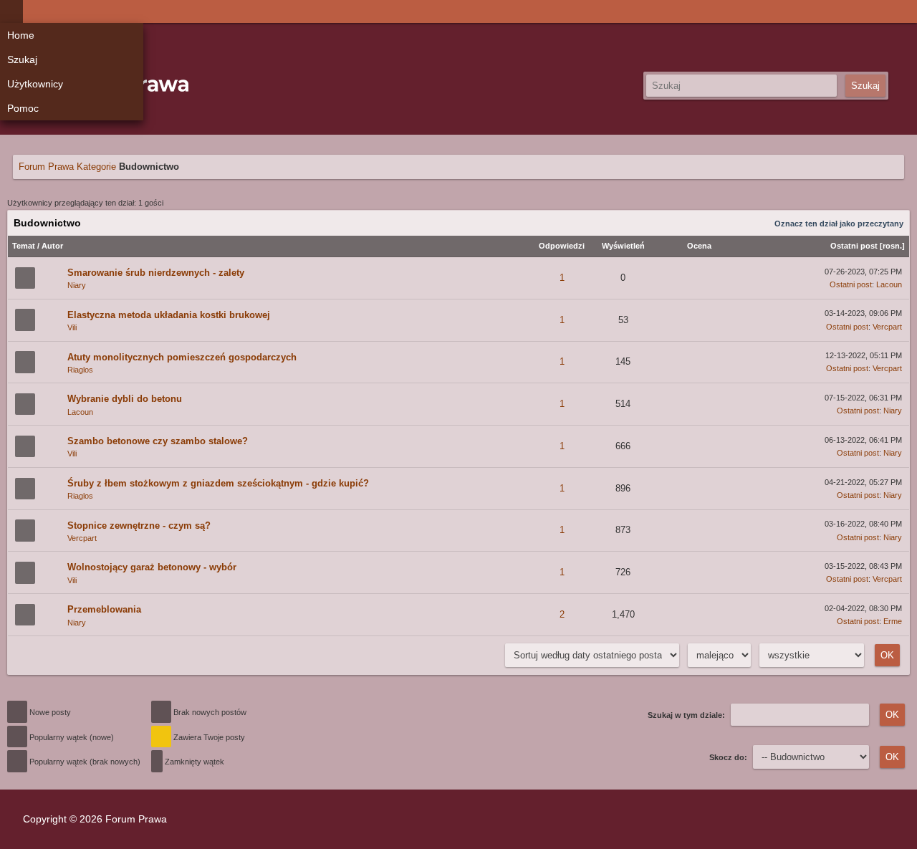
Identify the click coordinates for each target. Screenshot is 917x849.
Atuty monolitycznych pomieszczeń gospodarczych (182, 357)
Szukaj (22, 59)
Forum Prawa (46, 166)
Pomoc (23, 108)
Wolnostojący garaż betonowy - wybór (151, 567)
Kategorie (96, 166)
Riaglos (80, 369)
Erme (892, 621)
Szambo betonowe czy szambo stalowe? (157, 441)
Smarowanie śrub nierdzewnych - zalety (155, 272)
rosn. (892, 245)
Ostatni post (854, 245)
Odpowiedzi (562, 245)
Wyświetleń (623, 245)
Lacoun (889, 284)
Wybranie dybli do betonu (124, 398)
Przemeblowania (104, 609)
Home (20, 35)
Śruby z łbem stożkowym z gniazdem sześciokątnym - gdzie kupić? (218, 483)
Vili (72, 327)
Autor (52, 245)
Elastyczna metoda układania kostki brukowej (168, 315)
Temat (23, 245)
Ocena (699, 245)
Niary (76, 285)
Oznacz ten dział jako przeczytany (838, 223)
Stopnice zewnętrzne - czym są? (139, 525)
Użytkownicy (35, 84)
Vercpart (887, 326)
